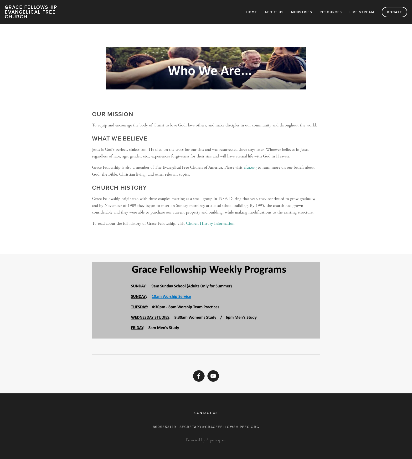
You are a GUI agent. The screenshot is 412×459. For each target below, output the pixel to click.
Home (251, 12)
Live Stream (362, 12)
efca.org (249, 167)
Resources (331, 12)
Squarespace (216, 440)
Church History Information (210, 223)
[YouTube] (213, 376)
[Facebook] (199, 376)
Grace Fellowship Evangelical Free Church (31, 12)
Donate (394, 12)
